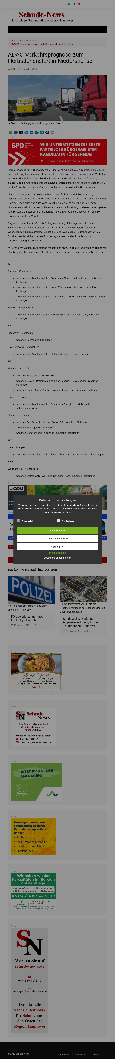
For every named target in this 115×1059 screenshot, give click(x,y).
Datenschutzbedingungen (57, 557)
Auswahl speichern (57, 538)
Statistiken (68, 521)
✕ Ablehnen (57, 546)
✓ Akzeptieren (58, 530)
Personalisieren (57, 553)
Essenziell (27, 521)
